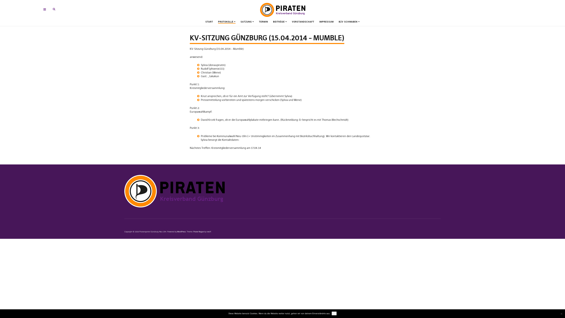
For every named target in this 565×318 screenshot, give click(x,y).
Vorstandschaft (303, 21)
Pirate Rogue (198, 232)
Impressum (326, 21)
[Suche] (54, 9)
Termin (263, 21)
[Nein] (561, 313)
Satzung (246, 21)
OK (334, 313)
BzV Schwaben (348, 21)
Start (209, 21)
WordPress (181, 232)
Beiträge (279, 21)
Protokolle (225, 21)
